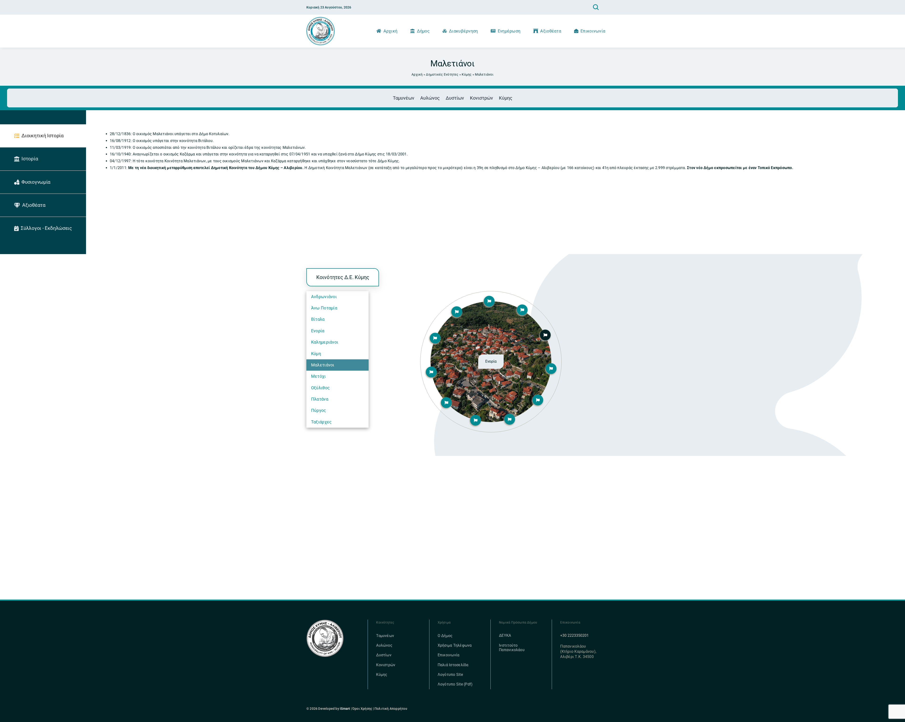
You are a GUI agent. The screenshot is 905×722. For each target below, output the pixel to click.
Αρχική (417, 74)
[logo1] (320, 18)
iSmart (345, 708)
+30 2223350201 (574, 635)
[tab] (43, 135)
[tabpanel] (468, 182)
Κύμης (467, 74)
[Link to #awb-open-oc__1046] (596, 7)
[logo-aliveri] (325, 621)
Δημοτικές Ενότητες (442, 74)
